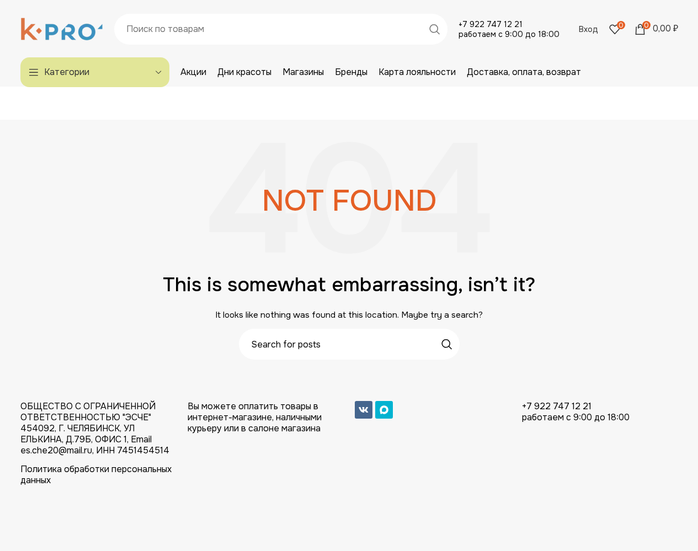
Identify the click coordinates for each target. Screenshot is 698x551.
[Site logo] (61, 28)
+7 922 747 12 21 (491, 24)
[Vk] (363, 410)
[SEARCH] (434, 29)
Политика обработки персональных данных (96, 474)
